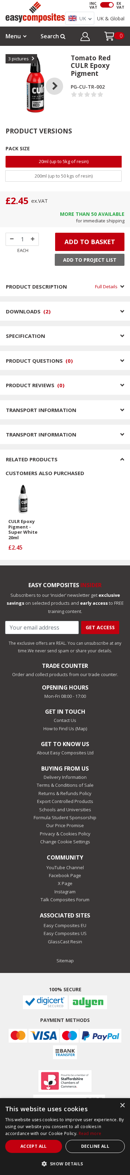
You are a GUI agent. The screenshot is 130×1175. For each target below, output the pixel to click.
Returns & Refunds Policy (65, 793)
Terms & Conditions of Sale (65, 785)
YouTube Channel (65, 867)
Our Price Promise (65, 825)
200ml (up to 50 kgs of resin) (64, 176)
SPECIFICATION (25, 335)
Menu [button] (13, 36)
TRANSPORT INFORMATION (41, 409)
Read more (90, 1133)
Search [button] (50, 36)
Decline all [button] (95, 1146)
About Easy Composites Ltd (65, 753)
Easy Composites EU (65, 925)
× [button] (122, 1105)
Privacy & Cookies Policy (65, 834)
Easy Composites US (65, 933)
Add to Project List (89, 260)
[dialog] (65, 1136)
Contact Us (65, 720)
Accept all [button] (33, 1146)
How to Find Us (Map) (65, 728)
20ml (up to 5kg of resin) (63, 161)
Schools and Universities (65, 809)
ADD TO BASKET (89, 242)
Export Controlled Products (65, 801)
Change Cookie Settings (65, 841)
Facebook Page (65, 875)
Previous (10, 77)
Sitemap (65, 960)
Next (59, 77)
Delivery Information (65, 777)
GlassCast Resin (65, 941)
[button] (85, 37)
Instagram (65, 891)
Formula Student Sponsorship (65, 817)
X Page (65, 883)
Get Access (100, 627)
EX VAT (120, 5)
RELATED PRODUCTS (32, 459)
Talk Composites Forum (65, 899)
